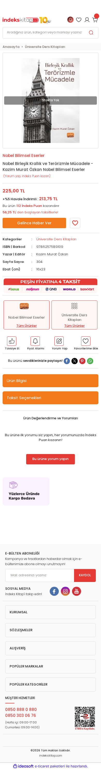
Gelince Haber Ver (34, 223)
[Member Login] (79, 20)
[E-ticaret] (50, 766)
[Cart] (95, 20)
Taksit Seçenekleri (24, 397)
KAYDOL (85, 575)
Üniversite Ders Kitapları (56, 239)
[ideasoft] (23, 766)
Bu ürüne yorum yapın (50, 459)
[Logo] (27, 19)
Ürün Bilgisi (16, 380)
